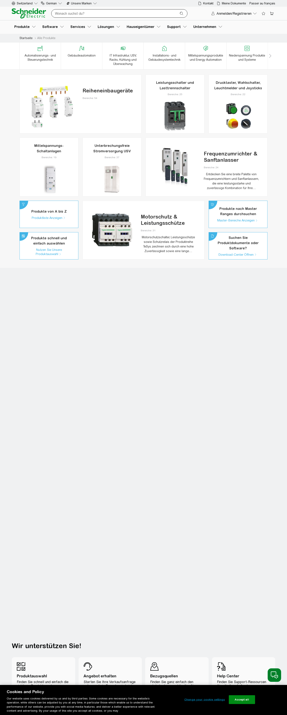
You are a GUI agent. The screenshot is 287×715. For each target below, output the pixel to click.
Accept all (242, 699)
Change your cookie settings (204, 699)
